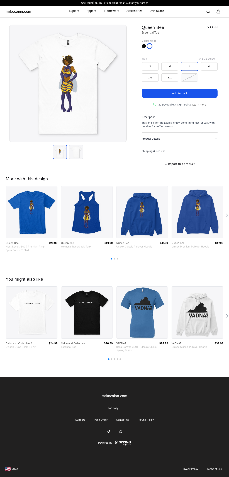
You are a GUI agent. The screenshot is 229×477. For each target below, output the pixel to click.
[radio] (150, 66)
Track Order (100, 419)
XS (189, 77)
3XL (170, 77)
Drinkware (157, 11)
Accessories (134, 11)
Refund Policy (146, 419)
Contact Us (122, 419)
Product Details (151, 138)
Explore (74, 11)
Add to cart (179, 93)
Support (80, 419)
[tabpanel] (68, 83)
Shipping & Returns (153, 151)
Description (148, 117)
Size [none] (144, 59)
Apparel (92, 11)
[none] (206, 58)
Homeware (111, 11)
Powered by (105, 442)
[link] (31, 212)
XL (209, 66)
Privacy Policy (190, 468)
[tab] (60, 152)
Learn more (199, 104)
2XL (150, 77)
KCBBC (98, 2)
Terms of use (214, 468)
